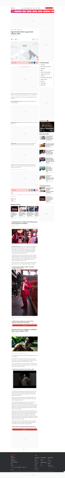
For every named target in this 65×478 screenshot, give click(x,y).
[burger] (53, 8)
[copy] (37, 62)
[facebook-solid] (32, 62)
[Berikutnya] (38, 210)
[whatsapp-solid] (29, 62)
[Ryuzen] (12, 201)
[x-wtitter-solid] (34, 62)
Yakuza (12, 94)
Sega (12, 93)
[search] (44, 8)
